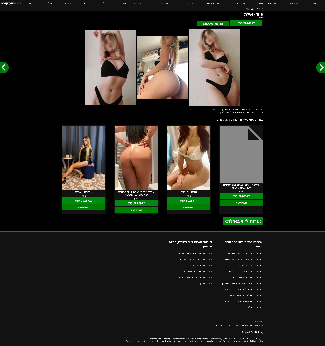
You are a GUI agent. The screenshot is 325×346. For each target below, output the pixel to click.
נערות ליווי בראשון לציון (252, 289)
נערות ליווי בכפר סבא (238, 271)
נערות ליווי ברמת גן (237, 295)
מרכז (106, 3)
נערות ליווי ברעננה (233, 301)
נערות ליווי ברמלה (254, 295)
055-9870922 (246, 23)
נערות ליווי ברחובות (232, 289)
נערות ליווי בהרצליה (213, 3)
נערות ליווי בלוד (255, 277)
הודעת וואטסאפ (213, 23)
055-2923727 (83, 200)
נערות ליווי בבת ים (239, 3)
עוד (51, 3)
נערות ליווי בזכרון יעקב (202, 253)
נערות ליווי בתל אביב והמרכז (267, 3)
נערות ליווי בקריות (204, 283)
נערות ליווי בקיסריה (186, 277)
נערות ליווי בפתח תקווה (252, 283)
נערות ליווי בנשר (205, 271)
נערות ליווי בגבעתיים (253, 259)
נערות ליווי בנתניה (239, 277)
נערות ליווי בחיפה (204, 259)
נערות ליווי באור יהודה (253, 253)
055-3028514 (188, 200)
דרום (69, 3)
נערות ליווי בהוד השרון (234, 259)
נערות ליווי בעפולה (204, 277)
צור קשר (31, 3)
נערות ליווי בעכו (189, 271)
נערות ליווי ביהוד (255, 271)
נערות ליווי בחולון (187, 3)
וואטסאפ (241, 203)
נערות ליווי (315, 3)
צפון (88, 3)
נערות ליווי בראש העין (231, 283)
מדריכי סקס (294, 3)
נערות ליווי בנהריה (204, 265)
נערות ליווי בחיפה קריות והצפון (132, 3)
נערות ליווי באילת (244, 221)
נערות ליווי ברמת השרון (252, 301)
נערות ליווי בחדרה (183, 253)
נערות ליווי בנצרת (187, 265)
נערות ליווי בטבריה (187, 259)
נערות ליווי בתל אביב (161, 3)
